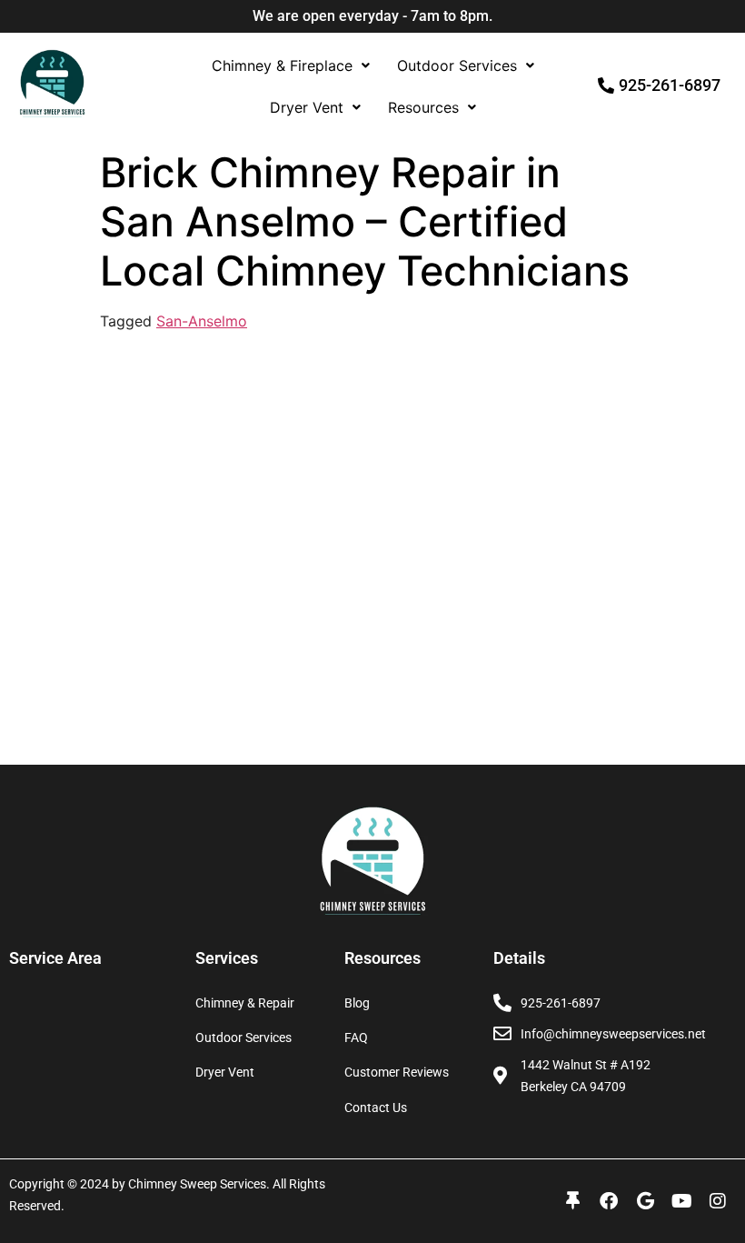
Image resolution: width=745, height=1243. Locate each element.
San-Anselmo (201, 321)
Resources (423, 107)
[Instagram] (718, 1201)
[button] (290, 65)
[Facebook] (609, 1201)
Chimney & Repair (244, 1003)
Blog (357, 1003)
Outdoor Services (457, 65)
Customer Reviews (396, 1072)
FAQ (356, 1037)
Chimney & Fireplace (282, 65)
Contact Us (375, 1107)
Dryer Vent (306, 107)
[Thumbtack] (572, 1201)
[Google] (645, 1201)
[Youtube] (681, 1201)
